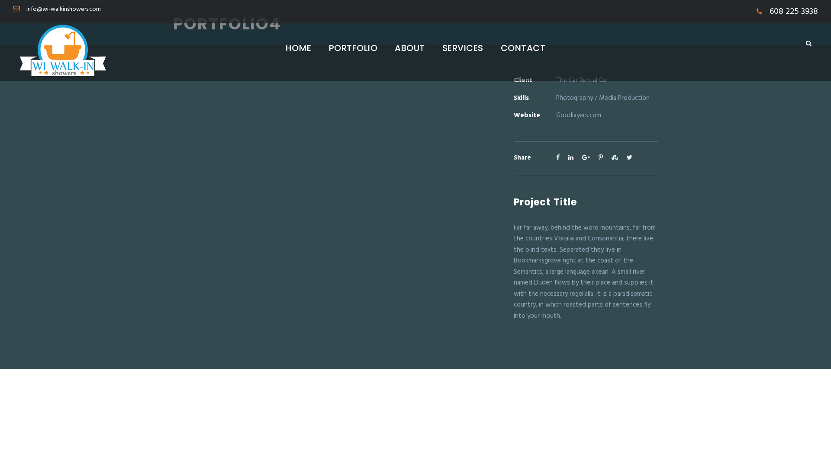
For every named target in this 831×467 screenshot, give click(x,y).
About (410, 48)
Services (462, 48)
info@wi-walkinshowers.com (63, 9)
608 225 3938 (792, 12)
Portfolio (353, 48)
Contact (523, 48)
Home (299, 48)
